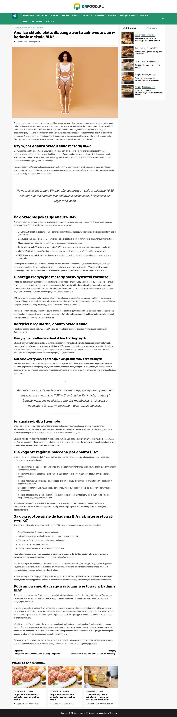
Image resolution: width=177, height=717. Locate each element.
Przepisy (99, 16)
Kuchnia (54, 16)
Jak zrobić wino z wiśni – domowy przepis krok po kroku (148, 39)
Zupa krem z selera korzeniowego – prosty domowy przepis (148, 92)
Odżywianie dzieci (20, 691)
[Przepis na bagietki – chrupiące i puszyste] (127, 52)
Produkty (87, 16)
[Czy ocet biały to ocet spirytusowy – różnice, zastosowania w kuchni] (101, 677)
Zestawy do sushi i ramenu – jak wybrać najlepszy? (93, 652)
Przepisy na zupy (148, 75)
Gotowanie (42, 16)
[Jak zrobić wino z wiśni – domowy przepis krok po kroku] (127, 38)
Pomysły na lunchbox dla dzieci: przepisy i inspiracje (37, 652)
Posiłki (75, 16)
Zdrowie (144, 16)
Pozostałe (37, 22)
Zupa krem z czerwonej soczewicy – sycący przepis (147, 79)
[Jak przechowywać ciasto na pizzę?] (127, 65)
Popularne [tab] (151, 28)
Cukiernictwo (27, 16)
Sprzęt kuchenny (128, 16)
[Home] (14, 15)
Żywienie (25, 22)
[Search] (163, 18)
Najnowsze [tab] (131, 28)
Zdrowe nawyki (25, 28)
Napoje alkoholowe (148, 35)
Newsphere (93, 713)
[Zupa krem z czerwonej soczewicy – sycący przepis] (127, 78)
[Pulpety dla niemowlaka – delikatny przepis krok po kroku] (29, 677)
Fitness (16, 28)
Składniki (112, 16)
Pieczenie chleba (152, 48)
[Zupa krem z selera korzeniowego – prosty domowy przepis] (127, 91)
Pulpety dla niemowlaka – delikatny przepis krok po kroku (26, 697)
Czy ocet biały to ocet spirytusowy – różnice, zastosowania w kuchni (97, 697)
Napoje (65, 16)
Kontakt (50, 22)
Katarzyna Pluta (35, 42)
